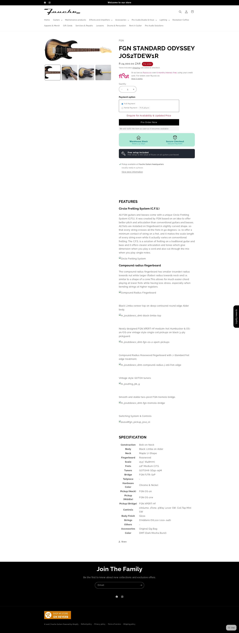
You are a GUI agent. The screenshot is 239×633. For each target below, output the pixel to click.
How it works (137, 79)
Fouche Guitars (56, 624)
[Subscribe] (141, 585)
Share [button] (124, 542)
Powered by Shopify (71, 624)
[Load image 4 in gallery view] (103, 72)
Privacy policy (99, 624)
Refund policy (86, 624)
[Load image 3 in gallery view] (86, 72)
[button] (57, 20)
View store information (132, 172)
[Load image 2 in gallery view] (69, 72)
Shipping (136, 68)
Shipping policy (129, 624)
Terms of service (114, 624)
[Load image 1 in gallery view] (52, 72)
